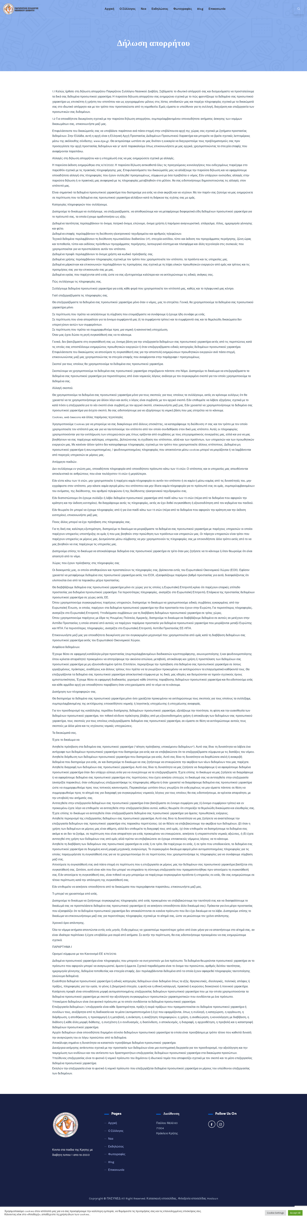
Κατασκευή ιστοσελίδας (161, 1198)
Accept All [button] (295, 1213)
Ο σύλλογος (128, 8)
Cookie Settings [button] (275, 1213)
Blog (200, 8)
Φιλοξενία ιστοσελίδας (192, 1198)
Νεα (143, 8)
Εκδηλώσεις (160, 8)
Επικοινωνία (217, 8)
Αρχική (109, 8)
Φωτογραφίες (182, 8)
